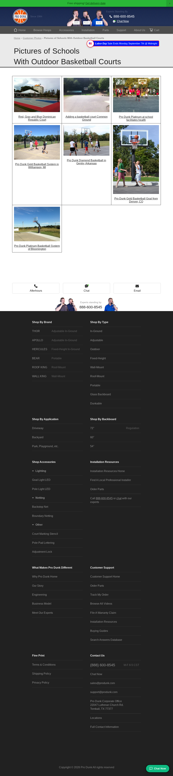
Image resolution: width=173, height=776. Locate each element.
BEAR (47, 358)
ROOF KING (49, 367)
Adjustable (96, 340)
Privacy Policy (40, 682)
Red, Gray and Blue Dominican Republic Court (37, 118)
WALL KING (48, 376)
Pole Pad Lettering (43, 542)
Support (121, 30)
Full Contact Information (104, 726)
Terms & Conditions (44, 664)
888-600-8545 (124, 16)
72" (114, 428)
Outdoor (95, 349)
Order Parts (97, 489)
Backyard (37, 437)
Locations (96, 717)
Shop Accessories (44, 462)
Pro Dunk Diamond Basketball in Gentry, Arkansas (86, 162)
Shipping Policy (41, 673)
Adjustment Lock (42, 551)
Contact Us (97, 655)
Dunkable (96, 403)
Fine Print (38, 655)
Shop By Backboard (103, 419)
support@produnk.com (103, 692)
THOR (54, 331)
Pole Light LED (41, 489)
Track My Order (99, 594)
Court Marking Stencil (45, 533)
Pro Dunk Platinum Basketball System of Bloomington (37, 247)
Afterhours (36, 290)
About (139, 30)
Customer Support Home (105, 576)
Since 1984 (36, 16)
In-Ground (96, 331)
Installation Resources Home (107, 471)
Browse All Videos (101, 603)
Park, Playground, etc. (45, 446)
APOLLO (54, 340)
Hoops (42, 30)
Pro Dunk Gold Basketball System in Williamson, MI (37, 166)
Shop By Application (45, 419)
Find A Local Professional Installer (110, 480)
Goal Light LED (41, 479)
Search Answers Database (106, 639)
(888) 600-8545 (114, 665)
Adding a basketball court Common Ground (87, 118)
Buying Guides (99, 630)
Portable (95, 385)
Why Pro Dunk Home (44, 576)
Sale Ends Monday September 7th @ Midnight (126, 43)
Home (22, 30)
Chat (86, 290)
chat (118, 498)
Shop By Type (99, 322)
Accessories (66, 30)
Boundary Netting (42, 515)
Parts (106, 30)
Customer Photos (32, 38)
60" (92, 437)
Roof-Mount (97, 376)
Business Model (41, 603)
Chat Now (123, 21)
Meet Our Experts (42, 612)
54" (92, 446)
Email (137, 290)
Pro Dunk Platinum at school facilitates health (136, 118)
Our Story (37, 585)
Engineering (39, 594)
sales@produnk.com (102, 683)
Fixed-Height (98, 358)
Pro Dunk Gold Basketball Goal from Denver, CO (136, 200)
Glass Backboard (100, 394)
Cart (156, 30)
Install (88, 30)
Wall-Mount (97, 367)
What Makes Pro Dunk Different (52, 567)
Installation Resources (104, 462)
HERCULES (56, 349)
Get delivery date (95, 3)
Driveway (37, 428)
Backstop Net (40, 506)
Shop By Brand (42, 322)
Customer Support (102, 567)
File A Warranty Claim (103, 612)
